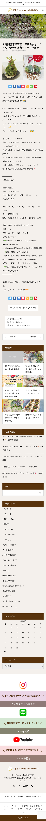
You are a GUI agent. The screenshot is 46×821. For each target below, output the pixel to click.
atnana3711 (18, 319)
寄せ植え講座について (19, 51)
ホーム (6, 806)
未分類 (5, 596)
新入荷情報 (6, 591)
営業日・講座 (28, 806)
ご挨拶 (5, 524)
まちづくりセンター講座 (18, 325)
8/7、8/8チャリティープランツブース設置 (18, 473)
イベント (5, 529)
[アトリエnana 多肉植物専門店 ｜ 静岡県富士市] (23, 768)
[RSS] (32, 786)
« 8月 (4, 651)
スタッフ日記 (7, 545)
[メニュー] (42, 10)
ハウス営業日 (7, 555)
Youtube (5, 514)
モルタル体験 (7, 565)
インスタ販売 (7, 534)
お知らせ (5, 519)
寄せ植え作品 (7, 576)
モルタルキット (8, 560)
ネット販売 (6, 550)
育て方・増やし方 (9, 601)
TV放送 (5, 509)
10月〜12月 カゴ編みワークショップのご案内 (19, 447)
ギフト (5, 540)
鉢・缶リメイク (8, 606)
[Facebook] (19, 786)
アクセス (28, 809)
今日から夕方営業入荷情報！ (14, 467)
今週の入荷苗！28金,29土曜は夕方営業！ (18, 457)
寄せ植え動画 (7, 581)
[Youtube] (25, 786)
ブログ (20, 809)
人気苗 (5, 570)
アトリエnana (16, 806)
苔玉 (28, 325)
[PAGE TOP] (23, 677)
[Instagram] (14, 786)
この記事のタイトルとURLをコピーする (23, 308)
